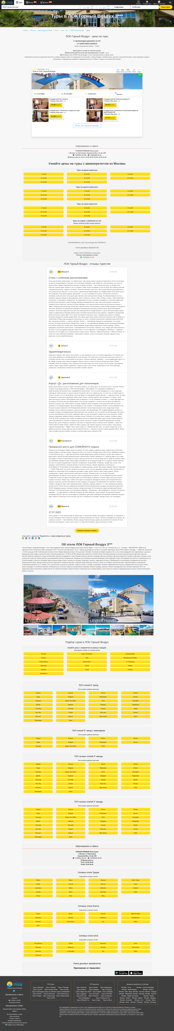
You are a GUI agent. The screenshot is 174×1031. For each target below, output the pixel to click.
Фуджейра (135, 704)
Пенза (87, 665)
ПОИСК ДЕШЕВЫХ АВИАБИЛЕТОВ (87, 248)
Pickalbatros (135, 917)
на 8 (55, 105)
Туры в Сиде (96, 1000)
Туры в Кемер (81, 989)
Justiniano (38, 888)
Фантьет (38, 716)
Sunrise (103, 913)
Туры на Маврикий (63, 991)
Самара (43, 669)
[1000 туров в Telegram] (14, 991)
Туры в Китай (37, 993)
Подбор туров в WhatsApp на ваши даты (87, 253)
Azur (38, 925)
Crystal (38, 892)
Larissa (70, 884)
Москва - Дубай (137, 998)
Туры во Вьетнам (49, 993)
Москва (43, 654)
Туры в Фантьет (93, 996)
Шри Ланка (103, 716)
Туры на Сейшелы (51, 991)
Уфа (86, 658)
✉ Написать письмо (14, 1002)
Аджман (70, 704)
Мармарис (103, 697)
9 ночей (130, 174)
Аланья (70, 693)
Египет (135, 697)
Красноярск (87, 661)
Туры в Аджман (81, 993)
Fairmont (38, 955)
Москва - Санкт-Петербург (145, 987)
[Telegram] (29, 538)
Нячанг (135, 712)
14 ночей (87, 182)
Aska (135, 892)
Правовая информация (14, 1020)
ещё (64, 101)
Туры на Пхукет (94, 993)
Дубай (38, 704)
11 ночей (87, 178)
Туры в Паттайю (107, 993)
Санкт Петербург (86, 654)
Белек (103, 693)
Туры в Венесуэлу (63, 993)
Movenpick (70, 921)
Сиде (38, 697)
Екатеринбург (130, 654)
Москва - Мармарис (125, 993)
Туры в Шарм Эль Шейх (83, 991)
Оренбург (43, 665)
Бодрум (70, 697)
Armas (38, 896)
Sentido (70, 917)
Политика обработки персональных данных (14, 1022)
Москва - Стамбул (137, 1002)
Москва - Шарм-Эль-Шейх (129, 996)
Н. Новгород (130, 661)
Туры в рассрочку (14, 1016)
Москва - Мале (150, 1000)
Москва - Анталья (139, 991)
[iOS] (136, 973)
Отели (32, 2)
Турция (38, 693)
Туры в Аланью (81, 987)
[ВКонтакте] (33, 538)
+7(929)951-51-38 (88, 257)
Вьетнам (103, 712)
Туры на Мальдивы (38, 991)
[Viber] (26, 538)
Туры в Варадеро (84, 998)
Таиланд (38, 708)
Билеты (47, 2)
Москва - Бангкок (150, 993)
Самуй (103, 708)
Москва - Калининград (129, 989)
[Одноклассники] (36, 538)
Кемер (136, 693)
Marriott (38, 951)
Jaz (103, 921)
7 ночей (43, 174)
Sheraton (38, 917)
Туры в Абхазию (38, 987)
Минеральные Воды (130, 658)
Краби (136, 708)
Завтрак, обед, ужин (57, 101)
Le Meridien (70, 951)
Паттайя (70, 708)
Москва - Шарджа (150, 998)
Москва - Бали (124, 1002)
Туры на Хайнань (106, 996)
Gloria (71, 888)
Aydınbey (103, 892)
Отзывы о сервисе (14, 1018)
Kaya (135, 884)
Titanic (38, 880)
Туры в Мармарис (106, 987)
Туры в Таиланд (63, 987)
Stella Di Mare (135, 913)
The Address (38, 943)
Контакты (14, 998)
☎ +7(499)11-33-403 (79, 155)
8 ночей (87, 174)
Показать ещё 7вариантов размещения (87, 125)
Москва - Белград (150, 1002)
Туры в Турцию (51, 987)
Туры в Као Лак (81, 996)
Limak (38, 884)
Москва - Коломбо (126, 1000)
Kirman (103, 884)
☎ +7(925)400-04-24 (94, 155)
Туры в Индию (37, 996)
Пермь (130, 665)
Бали (70, 720)
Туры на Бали (107, 1000)
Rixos (70, 880)
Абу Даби (136, 700)
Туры (20, 2)
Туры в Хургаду (107, 989)
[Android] (122, 973)
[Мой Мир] (39, 538)
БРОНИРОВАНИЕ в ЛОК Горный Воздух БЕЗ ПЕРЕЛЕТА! (87, 242)
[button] (140, 81)
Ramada (38, 947)
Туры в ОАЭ (51, 998)
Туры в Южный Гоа (83, 1000)
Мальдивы (38, 720)
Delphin (135, 888)
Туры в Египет (37, 989)
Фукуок (70, 716)
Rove (135, 943)
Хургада (38, 700)
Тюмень (130, 669)
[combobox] (41, 7)
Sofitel (71, 943)
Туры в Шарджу (108, 991)
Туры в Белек (93, 987)
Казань (43, 658)
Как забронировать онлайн (14, 1014)
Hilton (135, 921)
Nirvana (103, 880)
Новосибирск (43, 661)
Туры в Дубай (97, 991)
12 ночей (130, 178)
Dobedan (103, 888)
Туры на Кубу (64, 989)
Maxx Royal (135, 880)
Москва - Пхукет (149, 996)
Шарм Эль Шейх (70, 700)
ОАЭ (103, 700)
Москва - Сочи (126, 987)
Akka (103, 896)
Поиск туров (165, 7)
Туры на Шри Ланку (51, 989)
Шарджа (103, 704)
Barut (70, 892)
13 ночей (44, 182)
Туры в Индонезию (49, 996)
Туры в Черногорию (62, 996)
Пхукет (70, 712)
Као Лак (38, 712)
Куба (135, 716)
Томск (87, 669)
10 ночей (44, 178)
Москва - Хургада (138, 993)
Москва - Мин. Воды (125, 991)
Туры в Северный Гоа (103, 998)
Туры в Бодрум (94, 989)
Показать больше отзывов (87, 530)
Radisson (103, 917)
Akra (70, 896)
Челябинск (43, 673)
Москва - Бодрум (150, 991)
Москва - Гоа (139, 1000)
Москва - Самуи (125, 998)
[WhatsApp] (23, 538)
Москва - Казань (148, 989)
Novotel (38, 921)
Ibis (103, 951)
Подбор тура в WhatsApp (15, 1025)
